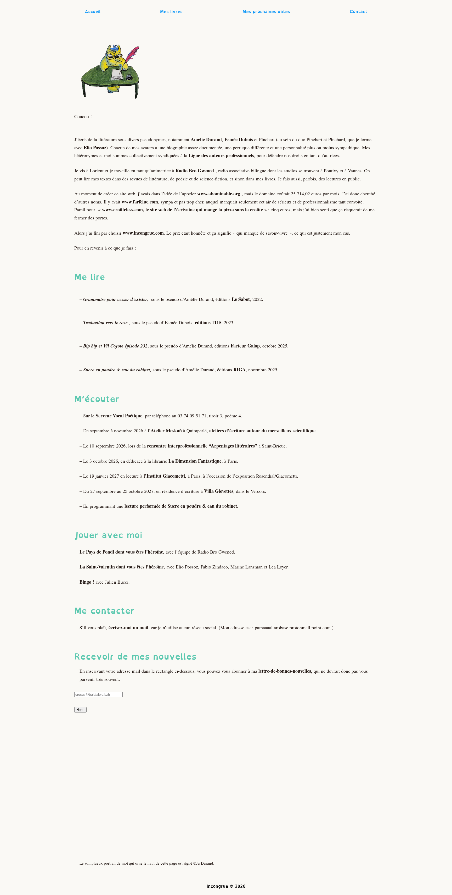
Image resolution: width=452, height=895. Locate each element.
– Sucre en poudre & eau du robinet (115, 369)
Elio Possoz (95, 147)
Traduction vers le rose (105, 322)
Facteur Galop (245, 345)
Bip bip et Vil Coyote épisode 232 (115, 345)
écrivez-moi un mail (128, 627)
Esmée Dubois (238, 139)
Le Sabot (241, 299)
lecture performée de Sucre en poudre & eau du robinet (181, 505)
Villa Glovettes (218, 491)
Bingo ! (87, 581)
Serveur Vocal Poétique (119, 415)
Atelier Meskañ (166, 430)
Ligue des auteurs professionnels (221, 155)
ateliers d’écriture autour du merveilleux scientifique (262, 430)
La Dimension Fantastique (195, 460)
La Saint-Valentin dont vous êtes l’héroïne (122, 566)
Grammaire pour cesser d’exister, (115, 299)
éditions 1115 (208, 322)
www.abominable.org (218, 193)
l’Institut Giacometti (163, 475)
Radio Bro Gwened (195, 170)
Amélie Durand (206, 139)
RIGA (239, 369)
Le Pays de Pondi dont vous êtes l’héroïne (121, 551)
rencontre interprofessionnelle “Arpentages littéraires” (202, 445)
